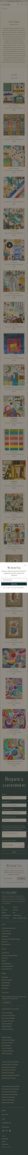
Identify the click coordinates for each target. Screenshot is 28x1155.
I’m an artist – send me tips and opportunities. (15, 587)
